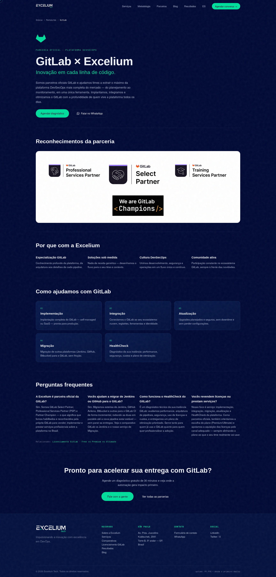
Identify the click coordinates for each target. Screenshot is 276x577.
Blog (175, 6)
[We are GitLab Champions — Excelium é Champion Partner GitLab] (138, 205)
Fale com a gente (117, 496)
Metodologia (144, 6)
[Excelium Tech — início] (44, 6)
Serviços (126, 6)
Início (39, 20)
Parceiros (162, 6)
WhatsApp (179, 536)
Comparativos (109, 540)
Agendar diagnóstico (52, 113)
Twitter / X (215, 536)
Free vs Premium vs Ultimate (99, 441)
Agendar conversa (226, 6)
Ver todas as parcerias (155, 496)
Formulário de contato (185, 532)
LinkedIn (214, 532)
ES (204, 6)
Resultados (190, 6)
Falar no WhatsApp (92, 113)
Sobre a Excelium (111, 532)
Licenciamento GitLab (65, 441)
